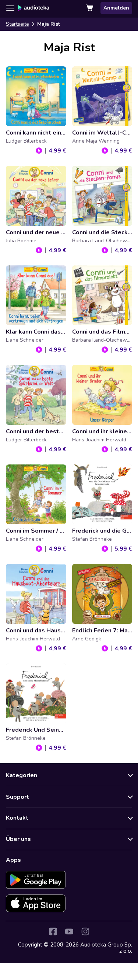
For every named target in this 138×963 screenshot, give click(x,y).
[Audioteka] (33, 8)
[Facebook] (53, 931)
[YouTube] (69, 931)
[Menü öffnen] (10, 8)
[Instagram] (85, 931)
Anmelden (116, 7)
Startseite (17, 24)
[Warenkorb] (90, 8)
